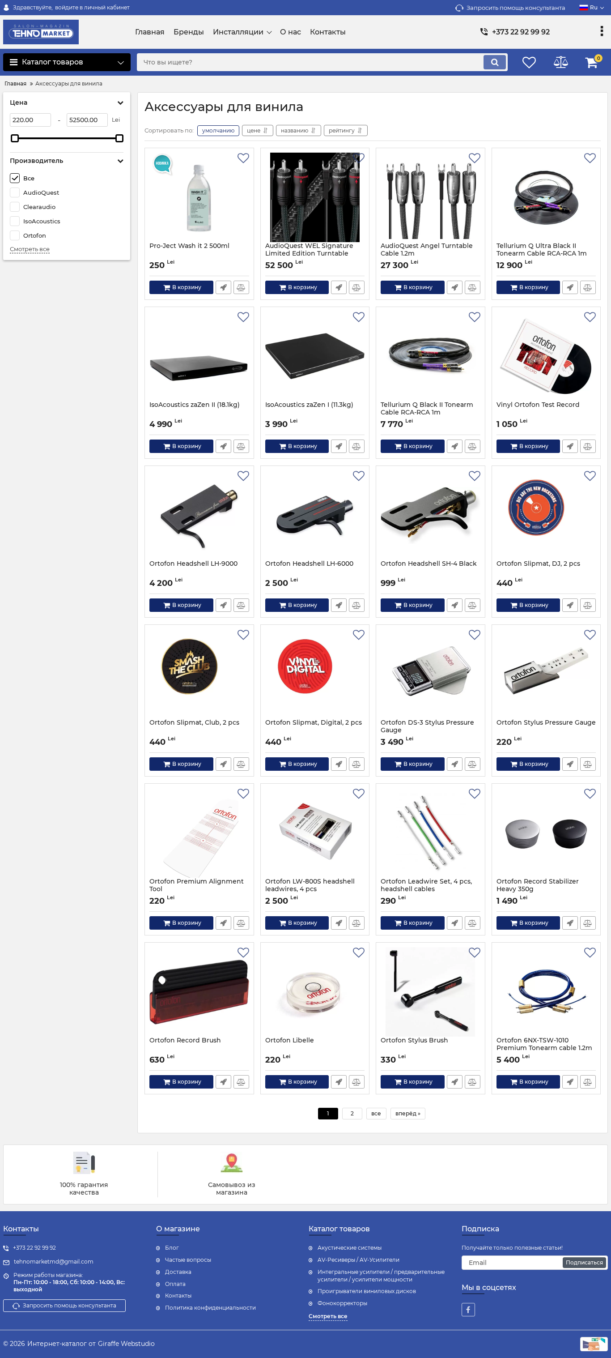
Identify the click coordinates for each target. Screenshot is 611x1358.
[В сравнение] (241, 287)
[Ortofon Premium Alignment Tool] (199, 833)
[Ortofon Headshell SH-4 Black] (430, 515)
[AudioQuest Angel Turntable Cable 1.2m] (430, 197)
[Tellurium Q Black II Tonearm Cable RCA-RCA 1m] (430, 356)
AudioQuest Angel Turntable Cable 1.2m (427, 249)
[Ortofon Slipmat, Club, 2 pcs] (199, 674)
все (376, 1113)
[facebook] (468, 1309)
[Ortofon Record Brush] (199, 992)
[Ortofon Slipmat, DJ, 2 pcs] (546, 515)
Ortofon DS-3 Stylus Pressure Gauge (427, 726)
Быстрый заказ (223, 287)
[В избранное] (243, 158)
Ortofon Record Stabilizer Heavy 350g (537, 885)
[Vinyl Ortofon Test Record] (546, 356)
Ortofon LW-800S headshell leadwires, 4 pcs (310, 885)
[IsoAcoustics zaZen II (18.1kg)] (199, 356)
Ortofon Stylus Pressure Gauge (546, 722)
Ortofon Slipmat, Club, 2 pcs (194, 722)
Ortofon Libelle (289, 1040)
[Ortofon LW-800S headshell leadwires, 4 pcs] (315, 833)
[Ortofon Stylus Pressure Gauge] (546, 674)
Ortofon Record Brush (185, 1040)
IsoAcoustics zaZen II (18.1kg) (194, 405)
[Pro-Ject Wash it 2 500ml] (199, 197)
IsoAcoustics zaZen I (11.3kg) (309, 405)
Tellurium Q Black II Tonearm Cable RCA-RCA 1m (427, 408)
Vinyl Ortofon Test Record (538, 405)
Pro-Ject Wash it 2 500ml (189, 246)
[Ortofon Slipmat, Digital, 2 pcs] (315, 674)
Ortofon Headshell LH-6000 (309, 564)
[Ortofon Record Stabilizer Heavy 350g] (546, 833)
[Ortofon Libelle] (315, 992)
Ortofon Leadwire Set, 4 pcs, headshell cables (426, 885)
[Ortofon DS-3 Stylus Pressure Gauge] (430, 674)
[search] (495, 62)
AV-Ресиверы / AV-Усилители (358, 1259)
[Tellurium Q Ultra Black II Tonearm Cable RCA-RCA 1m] (546, 197)
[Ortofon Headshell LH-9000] (199, 515)
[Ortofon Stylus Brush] (430, 992)
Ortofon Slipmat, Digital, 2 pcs (313, 722)
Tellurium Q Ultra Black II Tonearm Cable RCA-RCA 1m (541, 249)
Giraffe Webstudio (126, 1344)
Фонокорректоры (342, 1303)
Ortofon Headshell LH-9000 (193, 564)
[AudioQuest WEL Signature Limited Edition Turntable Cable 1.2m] (315, 197)
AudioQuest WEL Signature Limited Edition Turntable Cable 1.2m (309, 253)
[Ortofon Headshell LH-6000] (315, 515)
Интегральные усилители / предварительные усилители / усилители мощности (381, 1275)
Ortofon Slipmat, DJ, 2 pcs (538, 564)
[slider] (15, 138)
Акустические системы (350, 1247)
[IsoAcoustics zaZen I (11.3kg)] (315, 356)
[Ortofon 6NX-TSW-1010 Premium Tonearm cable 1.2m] (546, 992)
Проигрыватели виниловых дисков (367, 1291)
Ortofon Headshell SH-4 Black (429, 564)
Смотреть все (30, 249)
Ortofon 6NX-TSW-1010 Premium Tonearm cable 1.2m (544, 1044)
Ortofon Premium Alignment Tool (196, 885)
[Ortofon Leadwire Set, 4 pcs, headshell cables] (430, 833)
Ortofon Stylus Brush (414, 1040)
